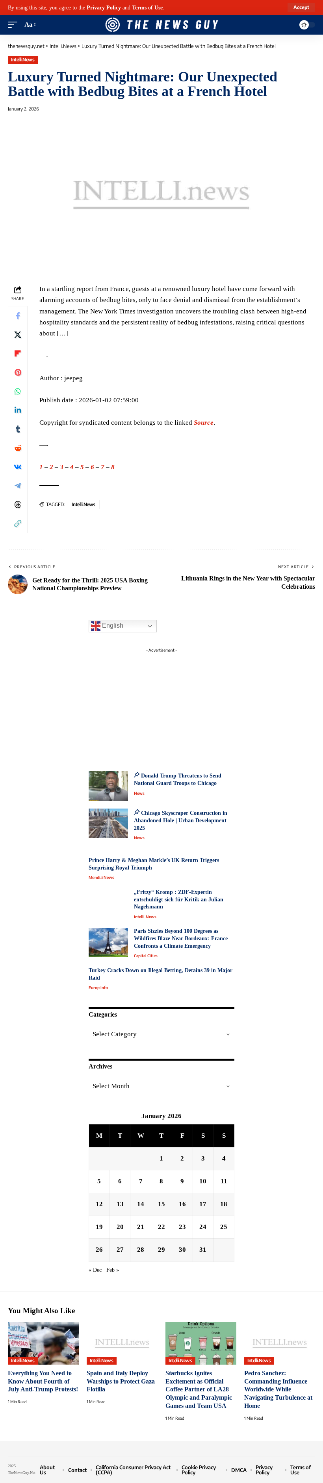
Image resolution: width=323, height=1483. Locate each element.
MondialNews (101, 877)
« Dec (95, 1270)
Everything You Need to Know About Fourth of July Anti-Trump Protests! (43, 1381)
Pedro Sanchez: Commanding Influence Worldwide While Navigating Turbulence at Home (278, 1389)
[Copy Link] (17, 523)
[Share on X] (17, 334)
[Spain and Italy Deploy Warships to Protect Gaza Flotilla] (122, 1343)
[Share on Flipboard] (17, 353)
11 (224, 1181)
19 (99, 1227)
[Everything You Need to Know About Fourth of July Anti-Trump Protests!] (43, 1343)
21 (140, 1227)
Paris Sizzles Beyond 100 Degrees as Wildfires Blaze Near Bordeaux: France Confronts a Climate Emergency (181, 938)
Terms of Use (147, 7)
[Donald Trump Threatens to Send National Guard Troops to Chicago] (108, 786)
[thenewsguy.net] (161, 25)
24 (202, 1227)
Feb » (112, 1270)
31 (202, 1249)
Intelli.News (22, 60)
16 (182, 1204)
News (139, 793)
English (111, 625)
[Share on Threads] (17, 504)
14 (140, 1204)
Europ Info (98, 987)
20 (120, 1227)
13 (120, 1204)
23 (182, 1227)
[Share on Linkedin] (17, 410)
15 (161, 1204)
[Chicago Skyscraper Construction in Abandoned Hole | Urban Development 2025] (108, 823)
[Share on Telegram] (17, 485)
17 (202, 1204)
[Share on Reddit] (17, 447)
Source (203, 422)
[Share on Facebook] (17, 315)
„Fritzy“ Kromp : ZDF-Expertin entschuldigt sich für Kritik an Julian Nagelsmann (178, 899)
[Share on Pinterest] (17, 372)
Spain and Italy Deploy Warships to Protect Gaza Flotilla (121, 1381)
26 (99, 1249)
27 (120, 1249)
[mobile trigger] (14, 24)
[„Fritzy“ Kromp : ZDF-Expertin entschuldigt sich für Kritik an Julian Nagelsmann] (108, 903)
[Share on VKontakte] (17, 466)
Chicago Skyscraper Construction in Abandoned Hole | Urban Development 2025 (180, 820)
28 (140, 1249)
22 (161, 1227)
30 (182, 1249)
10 (202, 1181)
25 (223, 1227)
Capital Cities (146, 955)
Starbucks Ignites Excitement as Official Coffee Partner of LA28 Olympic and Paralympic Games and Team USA (198, 1389)
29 (161, 1249)
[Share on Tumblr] (17, 429)
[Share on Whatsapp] (17, 391)
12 (99, 1204)
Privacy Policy (104, 7)
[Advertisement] (161, 705)
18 (223, 1204)
